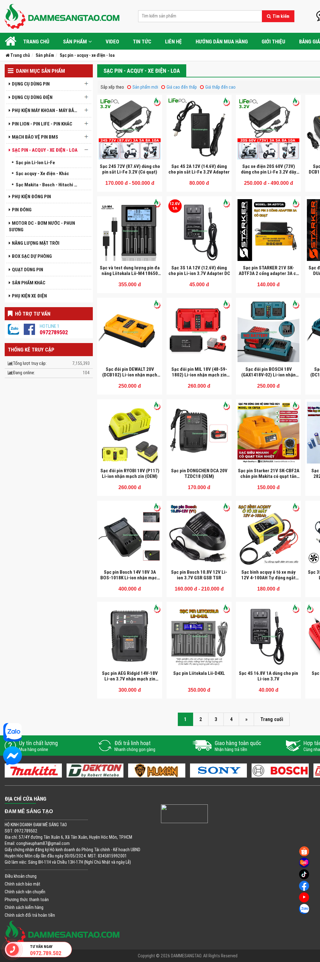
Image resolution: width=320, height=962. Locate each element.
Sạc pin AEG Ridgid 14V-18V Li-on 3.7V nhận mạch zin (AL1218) (130, 678)
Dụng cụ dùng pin (31, 84)
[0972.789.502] (12, 949)
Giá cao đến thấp (182, 87)
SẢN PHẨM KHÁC (28, 283)
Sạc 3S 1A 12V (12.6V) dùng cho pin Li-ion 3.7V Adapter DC (199, 270)
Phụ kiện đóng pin (31, 196)
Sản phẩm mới (145, 87)
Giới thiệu (273, 41)
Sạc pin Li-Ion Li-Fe (35, 162)
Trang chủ (36, 41)
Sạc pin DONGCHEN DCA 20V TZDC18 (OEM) (199, 473)
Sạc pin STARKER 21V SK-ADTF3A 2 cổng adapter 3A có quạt (268, 273)
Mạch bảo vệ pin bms (35, 137)
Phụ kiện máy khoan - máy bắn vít (46, 110)
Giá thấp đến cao (220, 87)
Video (112, 41)
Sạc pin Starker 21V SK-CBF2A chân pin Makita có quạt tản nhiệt (268, 476)
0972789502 (54, 332)
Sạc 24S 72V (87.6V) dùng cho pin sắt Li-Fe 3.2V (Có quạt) (130, 169)
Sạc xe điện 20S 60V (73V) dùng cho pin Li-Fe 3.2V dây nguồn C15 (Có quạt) (268, 171)
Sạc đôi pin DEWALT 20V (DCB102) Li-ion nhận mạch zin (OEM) (129, 374)
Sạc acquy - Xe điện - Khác (42, 173)
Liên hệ (173, 41)
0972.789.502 (45, 953)
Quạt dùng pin (27, 269)
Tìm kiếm (280, 16)
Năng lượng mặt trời (35, 243)
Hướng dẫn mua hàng (222, 41)
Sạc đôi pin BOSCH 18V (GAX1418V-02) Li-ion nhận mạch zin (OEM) (268, 374)
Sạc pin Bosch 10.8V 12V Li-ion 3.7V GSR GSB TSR (199, 575)
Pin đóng (22, 210)
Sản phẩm (75, 41)
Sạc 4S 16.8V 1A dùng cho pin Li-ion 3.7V (268, 676)
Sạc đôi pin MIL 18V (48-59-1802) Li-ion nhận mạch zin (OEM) (199, 374)
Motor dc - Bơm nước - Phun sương (42, 226)
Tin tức (142, 41)
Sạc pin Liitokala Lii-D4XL (199, 673)
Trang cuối (271, 719)
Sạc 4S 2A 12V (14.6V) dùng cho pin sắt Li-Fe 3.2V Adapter (199, 169)
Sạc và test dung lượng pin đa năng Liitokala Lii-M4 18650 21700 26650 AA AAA (130, 273)
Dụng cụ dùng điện (32, 97)
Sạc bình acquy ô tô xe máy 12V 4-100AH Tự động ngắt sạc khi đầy (268, 577)
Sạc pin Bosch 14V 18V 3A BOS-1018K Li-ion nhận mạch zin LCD (129, 577)
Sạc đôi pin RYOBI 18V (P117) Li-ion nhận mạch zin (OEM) (129, 473)
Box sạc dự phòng (32, 256)
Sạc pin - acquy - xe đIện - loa (45, 150)
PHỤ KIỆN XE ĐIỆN (29, 296)
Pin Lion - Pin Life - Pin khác (42, 124)
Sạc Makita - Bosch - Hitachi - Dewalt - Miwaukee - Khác (48, 185)
